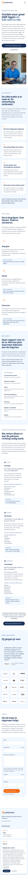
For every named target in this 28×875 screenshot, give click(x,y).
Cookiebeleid (6, 867)
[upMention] (7, 3)
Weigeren (14, 871)
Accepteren (6, 871)
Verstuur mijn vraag (11, 791)
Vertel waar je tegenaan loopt (14, 45)
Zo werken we (14, 49)
